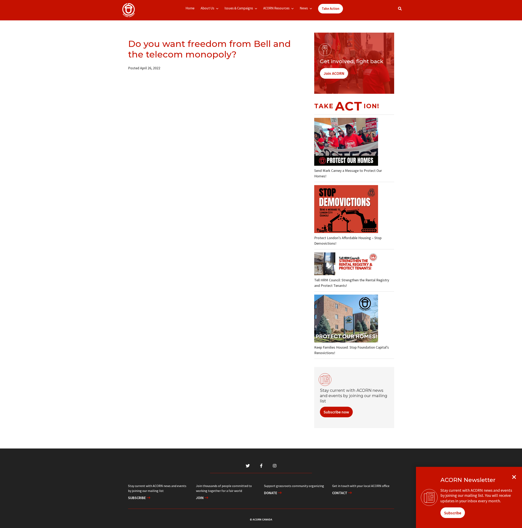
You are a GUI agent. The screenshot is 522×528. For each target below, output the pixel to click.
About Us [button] (207, 8)
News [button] (304, 8)
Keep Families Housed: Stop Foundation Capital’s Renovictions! (351, 350)
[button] (400, 8)
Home (190, 8)
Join (200, 497)
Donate (271, 492)
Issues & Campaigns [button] (239, 8)
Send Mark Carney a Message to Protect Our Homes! (348, 173)
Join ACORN (334, 73)
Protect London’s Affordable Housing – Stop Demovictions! (348, 240)
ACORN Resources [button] (276, 8)
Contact (340, 492)
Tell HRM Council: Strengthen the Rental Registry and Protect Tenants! (351, 283)
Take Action (330, 8)
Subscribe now (336, 411)
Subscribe (137, 497)
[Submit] (404, 10)
